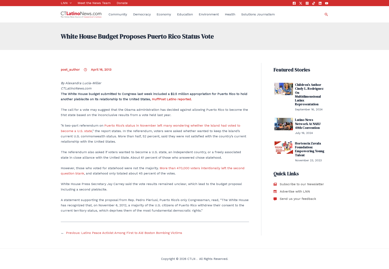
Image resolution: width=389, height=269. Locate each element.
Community (118, 14)
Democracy (142, 14)
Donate (122, 3)
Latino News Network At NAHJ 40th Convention (308, 123)
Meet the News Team (94, 3)
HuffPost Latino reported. (172, 99)
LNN (64, 3)
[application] (70, 3)
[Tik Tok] (313, 3)
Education (185, 14)
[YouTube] (326, 3)
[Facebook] (294, 3)
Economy (164, 14)
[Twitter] (300, 3)
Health (230, 14)
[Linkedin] (320, 3)
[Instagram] (307, 3)
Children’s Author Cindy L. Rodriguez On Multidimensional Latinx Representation (309, 94)
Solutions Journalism (258, 14)
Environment (209, 14)
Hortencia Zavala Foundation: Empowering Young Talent (309, 149)
